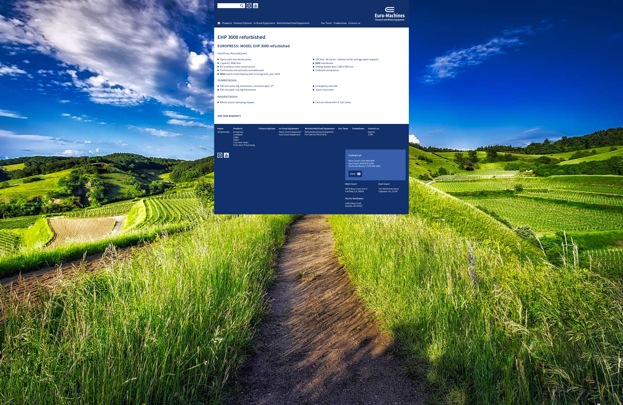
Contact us (373, 128)
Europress (238, 131)
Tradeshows (358, 128)
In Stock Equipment (289, 128)
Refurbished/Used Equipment (320, 128)
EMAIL (353, 173)
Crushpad (238, 134)
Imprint (371, 131)
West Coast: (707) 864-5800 (361, 160)
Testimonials (223, 131)
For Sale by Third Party (316, 134)
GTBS (370, 134)
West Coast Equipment (290, 131)
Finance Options (267, 128)
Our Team (343, 128)
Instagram (249, 5)
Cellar (236, 137)
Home (220, 128)
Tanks (236, 139)
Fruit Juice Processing (244, 145)
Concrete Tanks (240, 142)
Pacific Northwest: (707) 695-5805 (364, 166)
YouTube (255, 5)
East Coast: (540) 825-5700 (361, 163)
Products (238, 128)
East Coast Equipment (289, 134)
